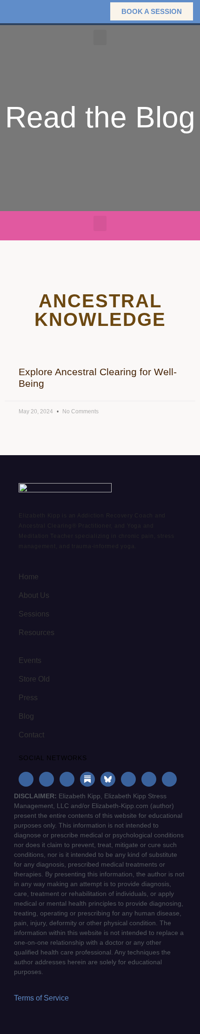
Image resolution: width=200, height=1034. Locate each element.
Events (30, 660)
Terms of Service (41, 998)
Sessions (34, 614)
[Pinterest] (148, 779)
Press (28, 698)
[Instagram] (46, 779)
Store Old (34, 679)
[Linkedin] (67, 779)
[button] (88, 11)
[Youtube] (128, 779)
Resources (36, 632)
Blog (26, 716)
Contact (31, 735)
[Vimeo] (169, 779)
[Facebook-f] (26, 779)
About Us (34, 595)
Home (29, 577)
